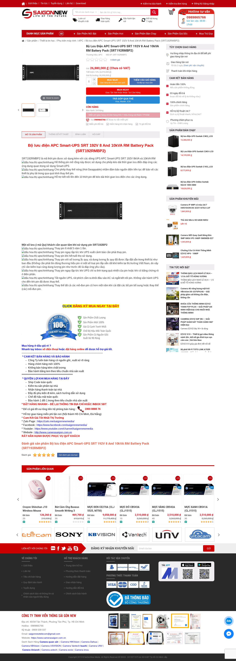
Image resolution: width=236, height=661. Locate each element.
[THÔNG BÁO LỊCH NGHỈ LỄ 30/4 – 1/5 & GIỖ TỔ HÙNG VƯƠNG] (172, 278)
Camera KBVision (30, 646)
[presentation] (18, 499)
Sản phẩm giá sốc (178, 33)
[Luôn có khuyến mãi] (75, 19)
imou (86, 650)
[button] (112, 81)
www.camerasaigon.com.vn (52, 637)
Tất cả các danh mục (84, 12)
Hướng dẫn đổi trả (75, 588)
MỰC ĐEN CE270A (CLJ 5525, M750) (100, 508)
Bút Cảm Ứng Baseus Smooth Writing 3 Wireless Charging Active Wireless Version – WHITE (68, 508)
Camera (46, 650)
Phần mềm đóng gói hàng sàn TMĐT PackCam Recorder (197, 194)
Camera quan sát (49, 641)
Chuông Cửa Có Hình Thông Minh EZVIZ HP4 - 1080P (196, 244)
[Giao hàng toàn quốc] (98, 20)
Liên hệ (69, 3)
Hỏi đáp (96, 134)
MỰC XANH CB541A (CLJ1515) (196, 508)
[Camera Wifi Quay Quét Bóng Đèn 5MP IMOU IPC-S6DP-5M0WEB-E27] (172, 232)
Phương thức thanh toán (78, 571)
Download (81, 3)
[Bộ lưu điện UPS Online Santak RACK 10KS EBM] (172, 182)
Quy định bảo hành (32, 582)
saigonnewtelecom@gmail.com (44, 633)
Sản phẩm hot (115, 33)
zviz (71, 650)
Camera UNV (95, 646)
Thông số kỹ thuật (58, 134)
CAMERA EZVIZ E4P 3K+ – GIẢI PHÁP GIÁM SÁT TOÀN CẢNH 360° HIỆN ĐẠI (197, 322)
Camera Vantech (71, 646)
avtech (53, 650)
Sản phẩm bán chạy (145, 33)
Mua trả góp (206, 33)
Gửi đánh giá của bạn (68, 455)
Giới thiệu (32, 3)
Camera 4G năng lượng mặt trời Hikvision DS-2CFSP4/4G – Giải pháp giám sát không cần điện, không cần (195, 293)
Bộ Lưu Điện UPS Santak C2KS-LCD (197, 147)
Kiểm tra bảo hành (152, 3)
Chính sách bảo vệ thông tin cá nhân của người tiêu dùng (38, 595)
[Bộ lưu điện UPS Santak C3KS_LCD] (172, 136)
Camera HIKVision (70, 641)
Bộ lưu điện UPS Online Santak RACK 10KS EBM (195, 179)
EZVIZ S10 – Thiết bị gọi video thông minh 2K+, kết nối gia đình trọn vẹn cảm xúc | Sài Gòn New (197, 337)
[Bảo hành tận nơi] (120, 19)
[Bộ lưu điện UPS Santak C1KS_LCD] (172, 167)
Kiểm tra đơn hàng (178, 3)
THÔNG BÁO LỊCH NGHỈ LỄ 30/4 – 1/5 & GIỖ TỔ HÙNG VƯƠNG (196, 275)
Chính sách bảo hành (76, 593)
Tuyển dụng (56, 3)
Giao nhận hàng (74, 582)
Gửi (209, 548)
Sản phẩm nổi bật (86, 33)
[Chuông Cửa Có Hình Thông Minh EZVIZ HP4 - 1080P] (172, 247)
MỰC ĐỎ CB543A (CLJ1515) (130, 508)
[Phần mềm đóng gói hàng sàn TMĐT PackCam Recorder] (172, 262)
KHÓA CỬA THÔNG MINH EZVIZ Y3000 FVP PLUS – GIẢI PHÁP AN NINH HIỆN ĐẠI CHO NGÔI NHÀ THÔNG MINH (196, 308)
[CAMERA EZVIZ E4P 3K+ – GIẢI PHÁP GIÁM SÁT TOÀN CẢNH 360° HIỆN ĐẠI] (172, 324)
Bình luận (80, 134)
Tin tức (44, 3)
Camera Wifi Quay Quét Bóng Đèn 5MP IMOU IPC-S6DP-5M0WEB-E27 (197, 229)
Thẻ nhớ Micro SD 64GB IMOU (194, 212)
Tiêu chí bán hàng (32, 576)
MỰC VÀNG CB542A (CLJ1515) (163, 508)
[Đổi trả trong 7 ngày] (143, 19)
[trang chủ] (23, 40)
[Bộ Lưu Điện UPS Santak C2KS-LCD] (172, 152)
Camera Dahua (89, 641)
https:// (34, 637)
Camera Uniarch (31, 650)
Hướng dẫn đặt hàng (76, 576)
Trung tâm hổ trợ (74, 565)
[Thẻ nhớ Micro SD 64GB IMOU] (172, 217)
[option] (51, 73)
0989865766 (99, 120)
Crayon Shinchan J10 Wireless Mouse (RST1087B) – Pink (35, 508)
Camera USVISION (51, 646)
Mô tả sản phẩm (33, 134)
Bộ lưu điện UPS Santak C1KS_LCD (197, 162)
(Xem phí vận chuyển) (194, 65)
